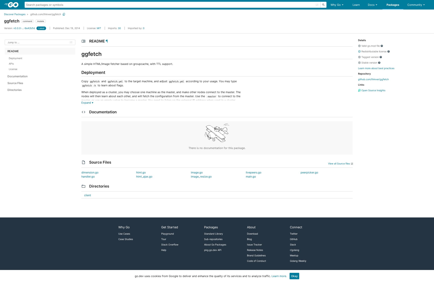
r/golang (294, 250)
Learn (356, 4)
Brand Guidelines (256, 255)
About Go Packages (215, 244)
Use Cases (124, 233)
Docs (371, 4)
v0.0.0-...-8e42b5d (20, 28)
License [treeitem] (13, 69)
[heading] (14, 4)
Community (414, 4)
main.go (251, 176)
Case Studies (125, 239)
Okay (294, 276)
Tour (163, 239)
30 (115, 28)
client (87, 195)
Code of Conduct (256, 260)
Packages (393, 4)
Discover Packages (14, 14)
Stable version (369, 62)
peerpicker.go (309, 172)
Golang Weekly (298, 260)
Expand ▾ (87, 102)
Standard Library (213, 233)
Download (252, 233)
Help (163, 250)
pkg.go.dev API (212, 250)
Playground (167, 233)
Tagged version (370, 57)
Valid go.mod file (370, 45)
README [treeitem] (13, 51)
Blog (249, 239)
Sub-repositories (213, 239)
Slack (293, 244)
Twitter (294, 233)
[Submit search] (323, 5)
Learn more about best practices (376, 68)
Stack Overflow (169, 244)
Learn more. (279, 276)
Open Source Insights (373, 90)
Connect (296, 227)
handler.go (88, 176)
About (251, 227)
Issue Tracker (254, 244)
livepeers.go (253, 172)
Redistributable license (374, 51)
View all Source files (339, 163)
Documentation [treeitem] (17, 76)
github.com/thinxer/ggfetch (45, 14)
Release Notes (255, 250)
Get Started (169, 227)
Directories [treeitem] (14, 90)
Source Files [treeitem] (15, 83)
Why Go (336, 4)
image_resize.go (201, 176)
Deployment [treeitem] (15, 58)
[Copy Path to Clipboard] (63, 14)
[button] (359, 46)
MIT (99, 28)
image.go (197, 172)
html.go (141, 172)
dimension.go (89, 172)
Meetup (294, 255)
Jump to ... (13, 42)
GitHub (294, 239)
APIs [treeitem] (11, 63)
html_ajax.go (144, 176)
